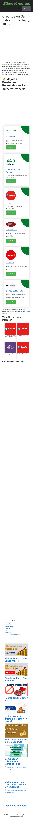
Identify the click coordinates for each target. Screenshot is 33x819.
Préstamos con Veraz (16, 805)
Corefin (9, 203)
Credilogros (8, 623)
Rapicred (7, 628)
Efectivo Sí (10, 263)
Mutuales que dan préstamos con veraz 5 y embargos (16, 784)
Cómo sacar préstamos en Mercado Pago (12, 761)
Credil (6, 630)
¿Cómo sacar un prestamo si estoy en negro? (16, 719)
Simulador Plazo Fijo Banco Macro (16, 659)
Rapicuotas (8, 625)
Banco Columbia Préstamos (13, 634)
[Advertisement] (16, 45)
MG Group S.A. (11, 230)
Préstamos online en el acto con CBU (16, 740)
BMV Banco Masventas (15, 291)
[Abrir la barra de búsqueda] (24, 8)
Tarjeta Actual (9, 626)
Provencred (10, 136)
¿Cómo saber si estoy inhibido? (16, 699)
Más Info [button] (10, 147)
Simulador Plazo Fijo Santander (16, 679)
